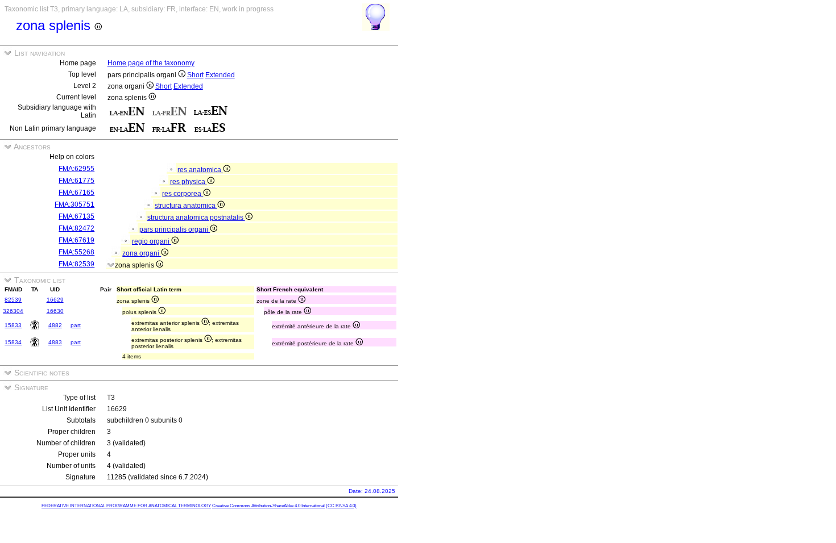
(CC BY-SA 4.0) (341, 505)
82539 (13, 299)
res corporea (182, 194)
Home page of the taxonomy (150, 63)
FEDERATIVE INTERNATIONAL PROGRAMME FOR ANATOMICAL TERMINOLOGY (126, 505)
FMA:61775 (76, 181)
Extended (220, 75)
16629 (55, 299)
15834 (13, 342)
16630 (55, 311)
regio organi (151, 241)
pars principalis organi (174, 229)
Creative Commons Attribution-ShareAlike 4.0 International (268, 505)
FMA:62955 (76, 169)
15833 (13, 325)
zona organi (141, 253)
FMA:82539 (76, 264)
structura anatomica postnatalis (196, 218)
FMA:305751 (74, 204)
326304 (13, 311)
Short (195, 75)
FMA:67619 (76, 240)
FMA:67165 (76, 193)
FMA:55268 (76, 252)
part (76, 325)
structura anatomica (186, 206)
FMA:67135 (76, 216)
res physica (188, 182)
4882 (55, 325)
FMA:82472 (76, 228)
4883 (55, 342)
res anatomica (200, 170)
